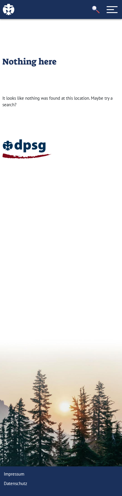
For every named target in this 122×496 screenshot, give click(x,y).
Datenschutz (15, 483)
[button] (96, 9)
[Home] (26, 149)
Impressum (14, 474)
